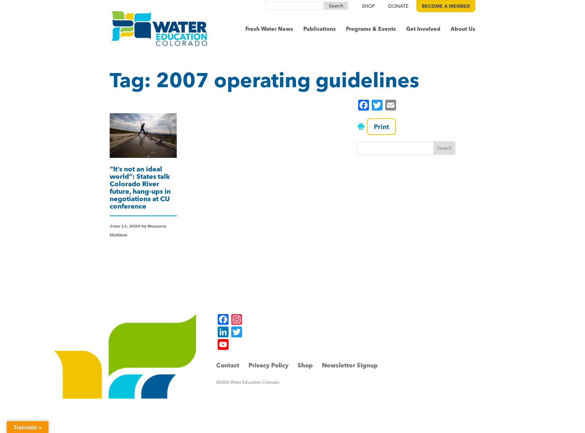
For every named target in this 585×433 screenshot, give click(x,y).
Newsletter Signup (350, 365)
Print (381, 126)
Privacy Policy (268, 365)
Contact (227, 365)
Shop (305, 365)
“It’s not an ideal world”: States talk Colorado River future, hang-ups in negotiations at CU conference (140, 187)
